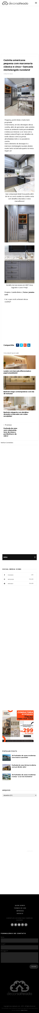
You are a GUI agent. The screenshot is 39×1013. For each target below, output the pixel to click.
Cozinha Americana (20, 334)
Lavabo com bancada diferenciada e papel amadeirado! (17, 372)
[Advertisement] (19, 32)
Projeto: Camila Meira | (14, 292)
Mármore (17, 336)
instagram (20, 579)
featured (7, 336)
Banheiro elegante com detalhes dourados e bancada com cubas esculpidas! (16, 414)
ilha (12, 336)
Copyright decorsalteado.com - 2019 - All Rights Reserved (19, 1006)
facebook (20, 575)
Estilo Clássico (30, 334)
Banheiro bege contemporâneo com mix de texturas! (19, 393)
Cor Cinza (11, 334)
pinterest (20, 583)
